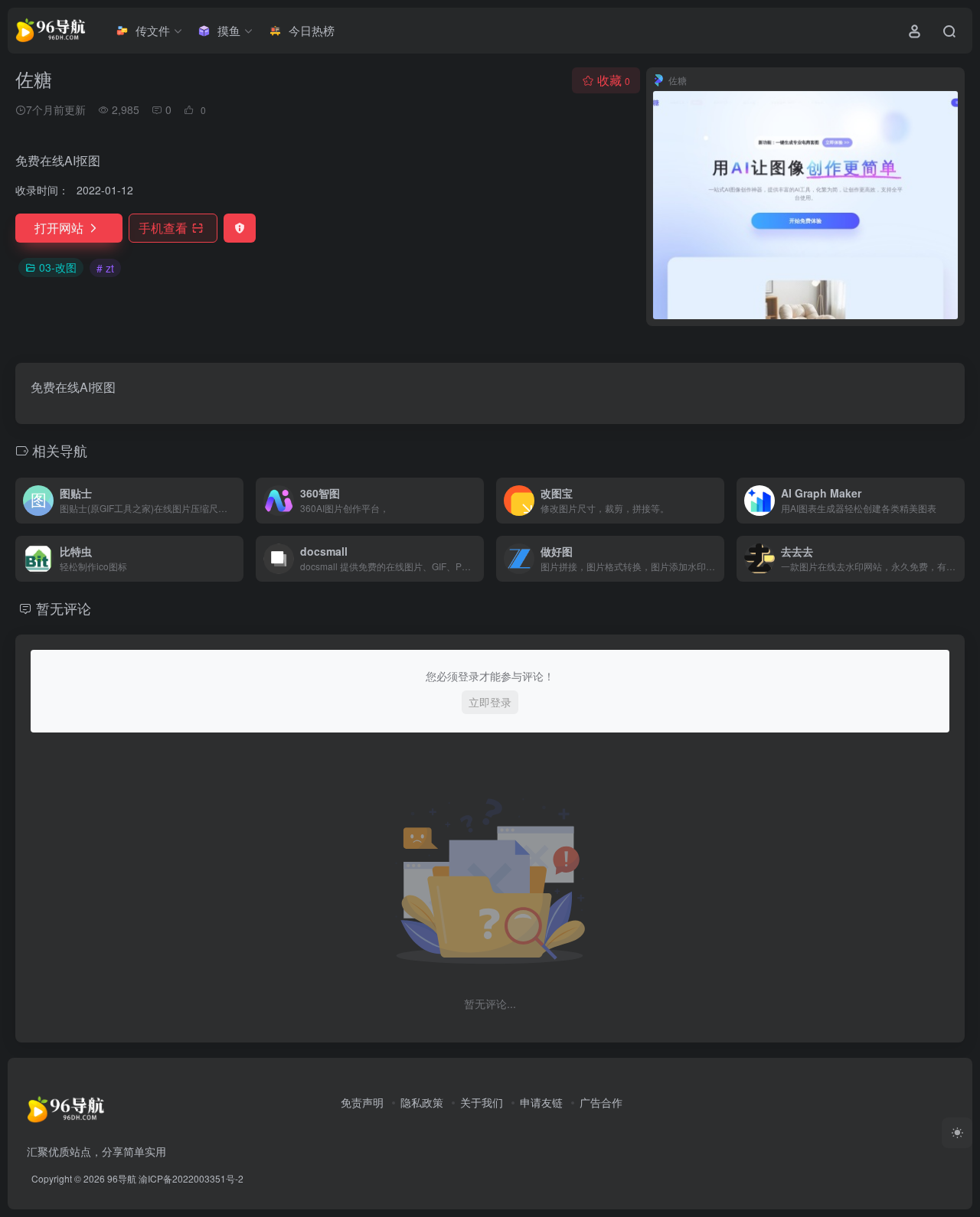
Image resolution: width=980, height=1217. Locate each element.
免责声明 (362, 1102)
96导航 (121, 1178)
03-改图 (58, 267)
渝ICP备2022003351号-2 (191, 1178)
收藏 (613, 80)
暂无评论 (63, 608)
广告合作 (601, 1102)
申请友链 (541, 1102)
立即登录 (490, 702)
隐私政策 (421, 1102)
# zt (105, 268)
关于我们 (481, 1102)
